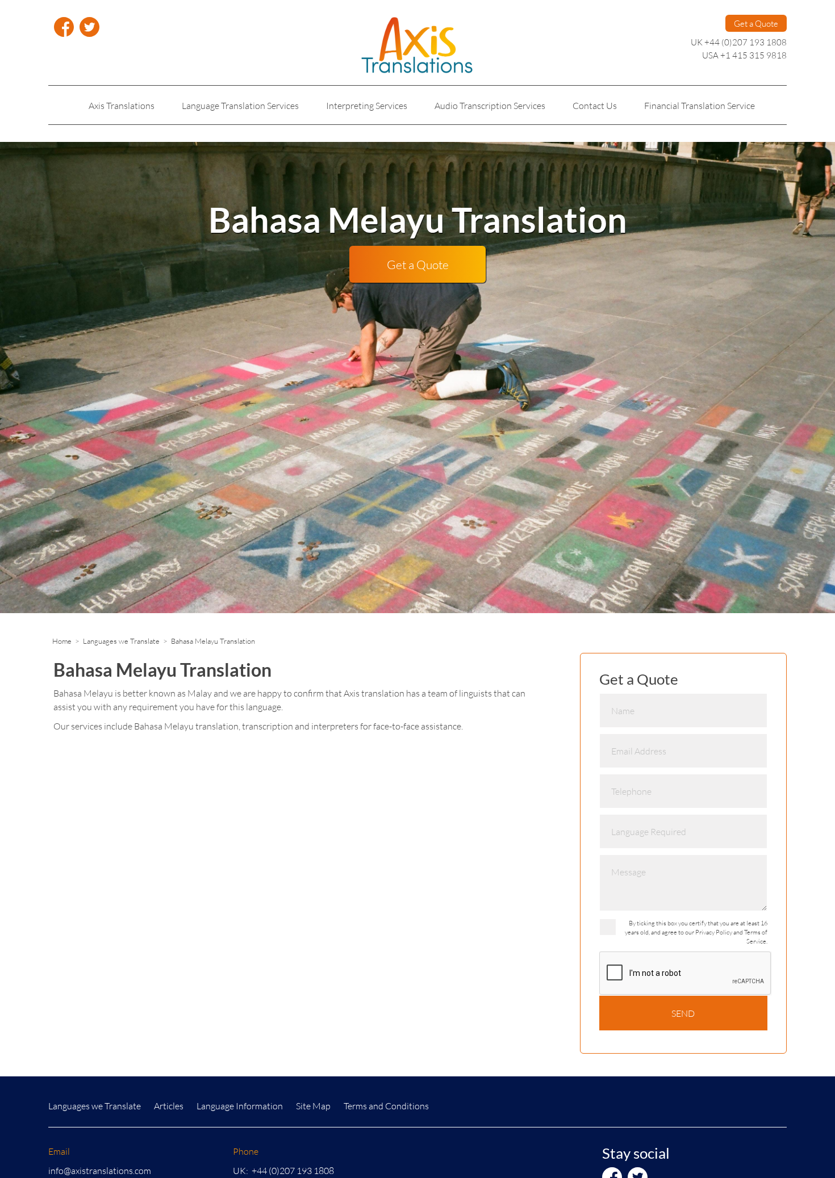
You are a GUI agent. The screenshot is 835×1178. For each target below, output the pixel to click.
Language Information (240, 1105)
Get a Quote (756, 23)
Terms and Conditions (386, 1105)
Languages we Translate (121, 640)
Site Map (313, 1105)
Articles (168, 1105)
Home (62, 640)
